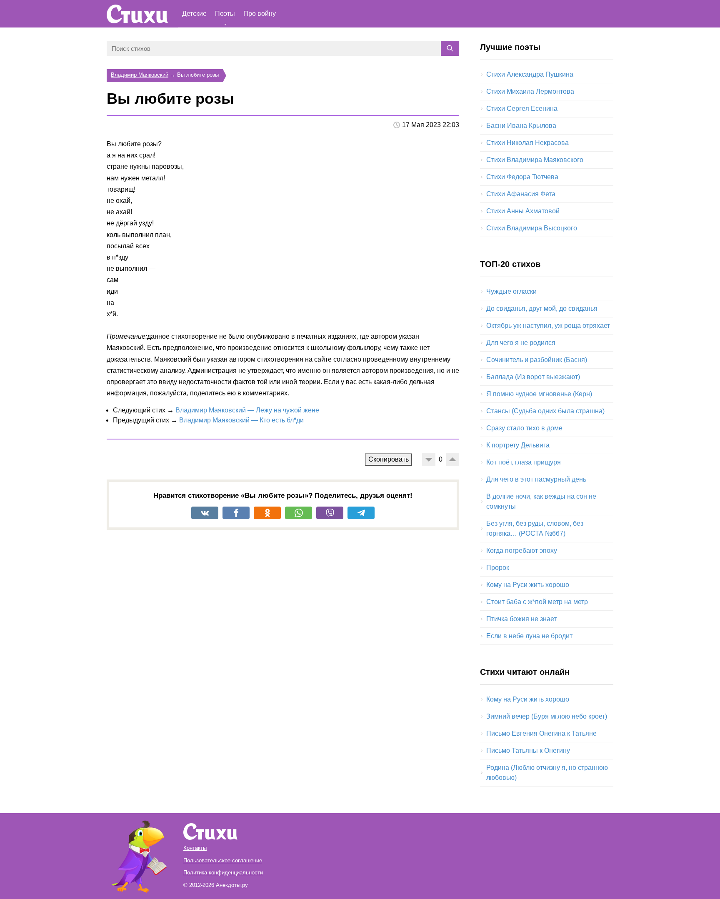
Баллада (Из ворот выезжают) (533, 376)
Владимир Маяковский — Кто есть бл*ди (241, 420)
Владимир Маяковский (139, 75)
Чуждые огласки (511, 291)
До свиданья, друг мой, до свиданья (542, 308)
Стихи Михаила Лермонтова (530, 91)
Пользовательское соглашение (222, 860)
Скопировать (388, 459)
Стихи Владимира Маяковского (534, 159)
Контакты (195, 848)
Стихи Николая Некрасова (527, 142)
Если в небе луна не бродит (529, 635)
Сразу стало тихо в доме (524, 428)
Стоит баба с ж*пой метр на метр (537, 601)
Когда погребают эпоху (521, 550)
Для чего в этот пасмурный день (536, 479)
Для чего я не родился (520, 342)
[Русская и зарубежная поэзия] (137, 13)
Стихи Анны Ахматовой (523, 211)
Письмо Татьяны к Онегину (528, 750)
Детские (194, 13)
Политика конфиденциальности (223, 872)
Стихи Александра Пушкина (529, 74)
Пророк (497, 567)
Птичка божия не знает (521, 618)
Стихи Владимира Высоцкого (531, 228)
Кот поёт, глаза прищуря (523, 462)
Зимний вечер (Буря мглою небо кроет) (546, 716)
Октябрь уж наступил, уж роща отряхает (548, 325)
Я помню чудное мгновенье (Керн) (539, 393)
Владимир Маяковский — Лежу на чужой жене (247, 410)
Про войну (259, 13)
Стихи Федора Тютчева (522, 176)
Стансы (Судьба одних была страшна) (545, 411)
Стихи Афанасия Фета (520, 193)
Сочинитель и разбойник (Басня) (536, 359)
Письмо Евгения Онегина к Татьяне (541, 733)
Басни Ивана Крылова (521, 125)
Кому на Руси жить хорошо (527, 584)
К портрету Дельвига (518, 445)
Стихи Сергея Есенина (522, 108)
